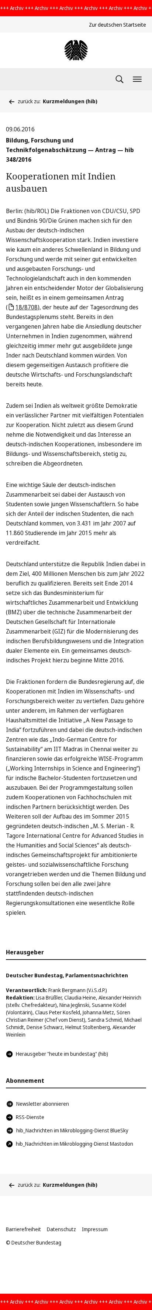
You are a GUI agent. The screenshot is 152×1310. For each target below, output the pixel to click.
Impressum (95, 1229)
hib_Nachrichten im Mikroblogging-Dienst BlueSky (72, 1130)
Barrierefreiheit (23, 1229)
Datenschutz (61, 1229)
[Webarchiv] (76, 50)
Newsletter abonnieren (42, 1103)
